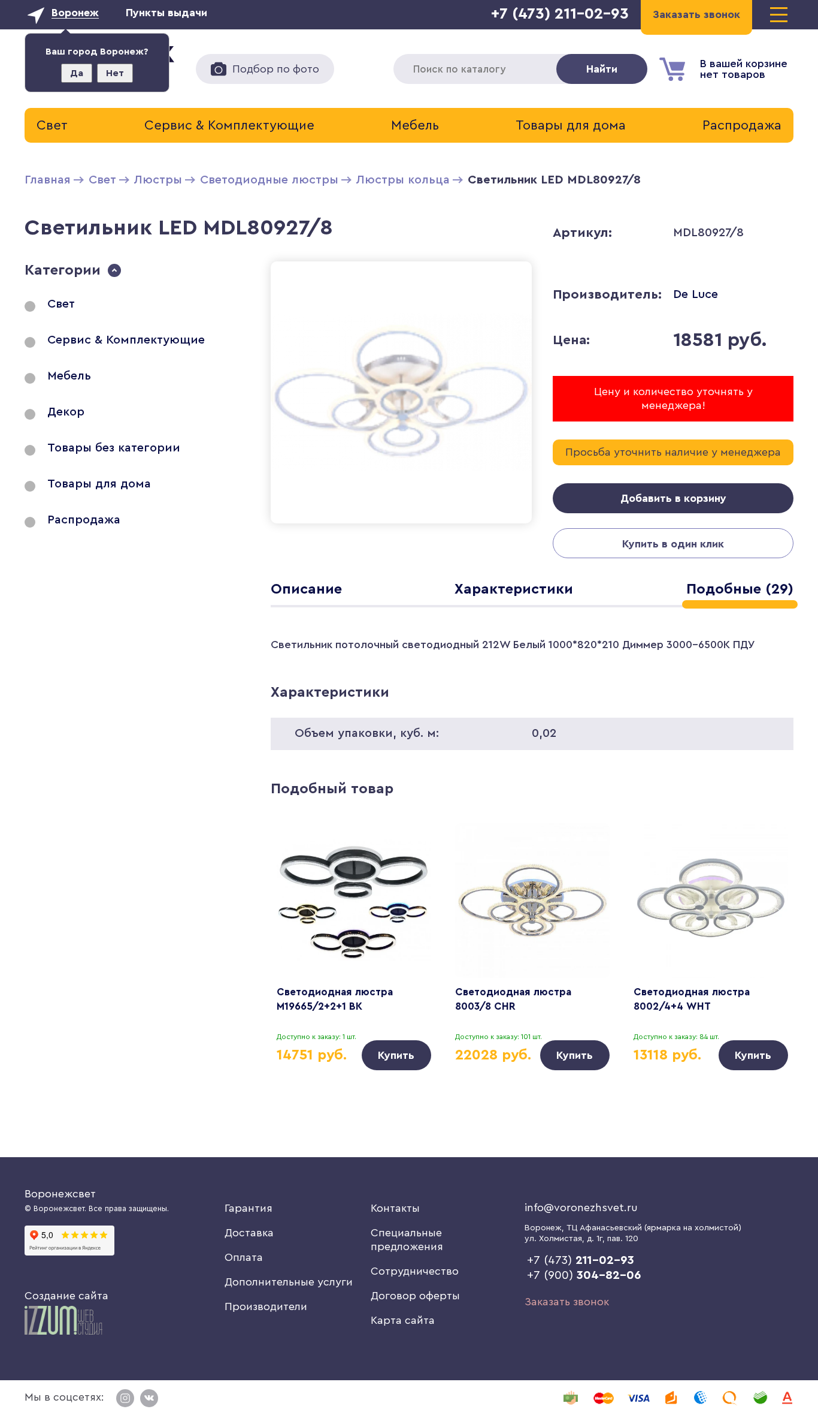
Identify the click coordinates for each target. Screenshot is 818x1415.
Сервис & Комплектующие (229, 125)
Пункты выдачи (166, 12)
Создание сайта (66, 1295)
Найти (601, 69)
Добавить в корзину (673, 498)
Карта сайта (403, 1320)
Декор (65, 412)
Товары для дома (571, 125)
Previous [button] (297, 926)
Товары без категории (113, 448)
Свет (52, 125)
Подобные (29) (739, 589)
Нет (115, 73)
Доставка (249, 1232)
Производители (266, 1306)
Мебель (415, 125)
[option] (354, 946)
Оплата (244, 1257)
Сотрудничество (415, 1271)
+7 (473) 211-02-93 (560, 14)
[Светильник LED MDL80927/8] (401, 525)
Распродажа (741, 125)
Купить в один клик (673, 543)
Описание (306, 589)
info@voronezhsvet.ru (581, 1207)
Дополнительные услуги (289, 1281)
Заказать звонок (567, 1301)
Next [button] (766, 926)
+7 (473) (580, 1260)
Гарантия (248, 1208)
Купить (396, 1055)
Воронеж (75, 12)
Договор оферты (415, 1295)
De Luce (695, 294)
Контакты (395, 1208)
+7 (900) (584, 1275)
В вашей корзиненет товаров (743, 69)
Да (76, 73)
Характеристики (514, 589)
